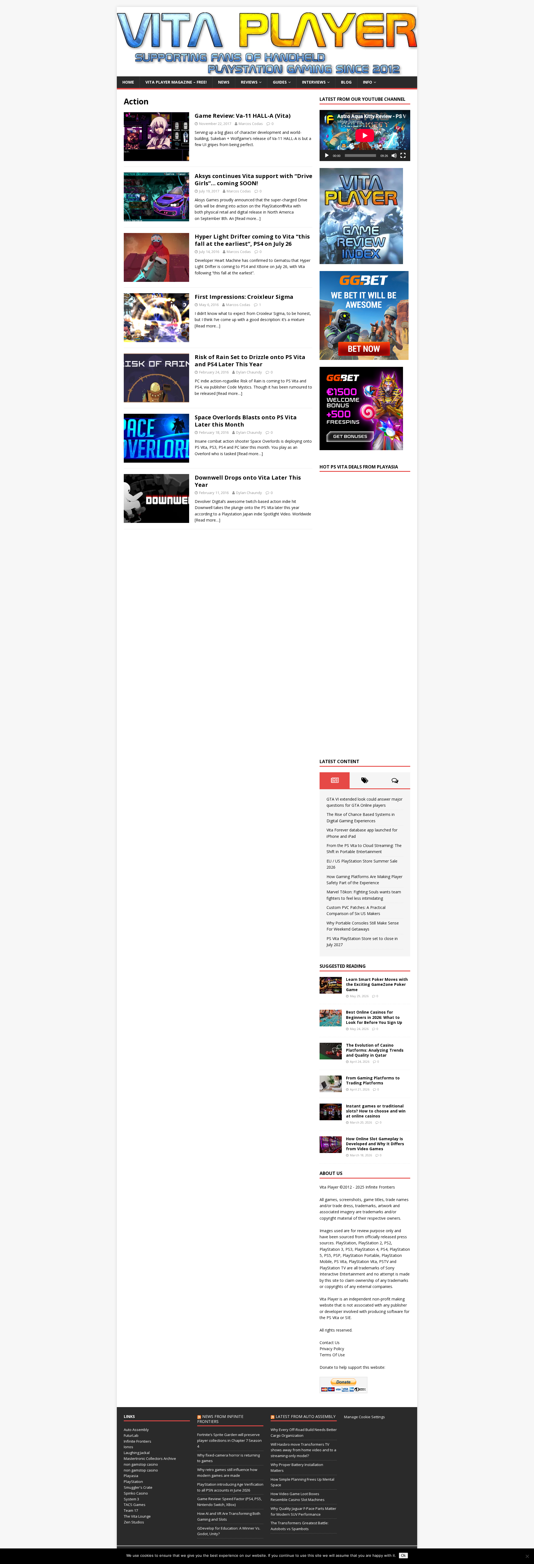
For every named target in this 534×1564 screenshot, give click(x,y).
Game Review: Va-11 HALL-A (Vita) (243, 115)
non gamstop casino (141, 1464)
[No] (527, 1556)
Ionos (128, 1446)
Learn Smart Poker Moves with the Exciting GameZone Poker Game (377, 984)
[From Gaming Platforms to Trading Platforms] (331, 1088)
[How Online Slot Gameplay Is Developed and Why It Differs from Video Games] (331, 1149)
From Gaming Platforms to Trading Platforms (373, 1080)
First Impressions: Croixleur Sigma (244, 296)
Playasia (131, 1475)
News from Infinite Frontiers (220, 1419)
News (223, 82)
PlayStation (133, 1481)
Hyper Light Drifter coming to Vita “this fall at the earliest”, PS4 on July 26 (252, 240)
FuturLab (131, 1435)
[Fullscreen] (403, 155)
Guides (280, 82)
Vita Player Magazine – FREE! (176, 82)
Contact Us (330, 1342)
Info (367, 82)
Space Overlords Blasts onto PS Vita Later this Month (246, 420)
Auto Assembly (136, 1429)
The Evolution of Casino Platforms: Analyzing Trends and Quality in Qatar (375, 1050)
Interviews (314, 82)
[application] (365, 135)
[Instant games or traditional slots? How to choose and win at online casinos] (331, 1116)
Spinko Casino (136, 1493)
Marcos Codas (251, 123)
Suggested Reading (343, 966)
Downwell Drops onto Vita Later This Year (248, 481)
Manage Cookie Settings (364, 1416)
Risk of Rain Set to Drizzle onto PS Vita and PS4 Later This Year (250, 360)
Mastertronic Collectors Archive (150, 1458)
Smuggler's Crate (138, 1487)
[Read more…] (248, 218)
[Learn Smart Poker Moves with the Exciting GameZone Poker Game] (331, 990)
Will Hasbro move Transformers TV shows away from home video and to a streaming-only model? (303, 1450)
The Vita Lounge (137, 1516)
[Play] (327, 155)
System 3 (131, 1499)
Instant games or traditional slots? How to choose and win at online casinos (376, 1111)
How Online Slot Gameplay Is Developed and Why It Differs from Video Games (375, 1143)
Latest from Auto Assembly (305, 1416)
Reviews (249, 82)
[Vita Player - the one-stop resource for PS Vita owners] (267, 73)
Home (128, 82)
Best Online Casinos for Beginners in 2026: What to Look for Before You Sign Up (374, 1017)
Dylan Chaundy (249, 372)
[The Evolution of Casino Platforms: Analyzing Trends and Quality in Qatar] (331, 1056)
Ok (403, 1555)
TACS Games (134, 1504)
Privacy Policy (332, 1348)
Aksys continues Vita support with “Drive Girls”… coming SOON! (253, 179)
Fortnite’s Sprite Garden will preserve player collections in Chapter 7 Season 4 (229, 1440)
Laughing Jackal (137, 1452)
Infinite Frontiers (137, 1441)
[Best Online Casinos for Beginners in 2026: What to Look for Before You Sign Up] (331, 1023)
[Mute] (394, 155)
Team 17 (131, 1510)
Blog (346, 82)
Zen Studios (134, 1522)
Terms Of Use (332, 1354)
